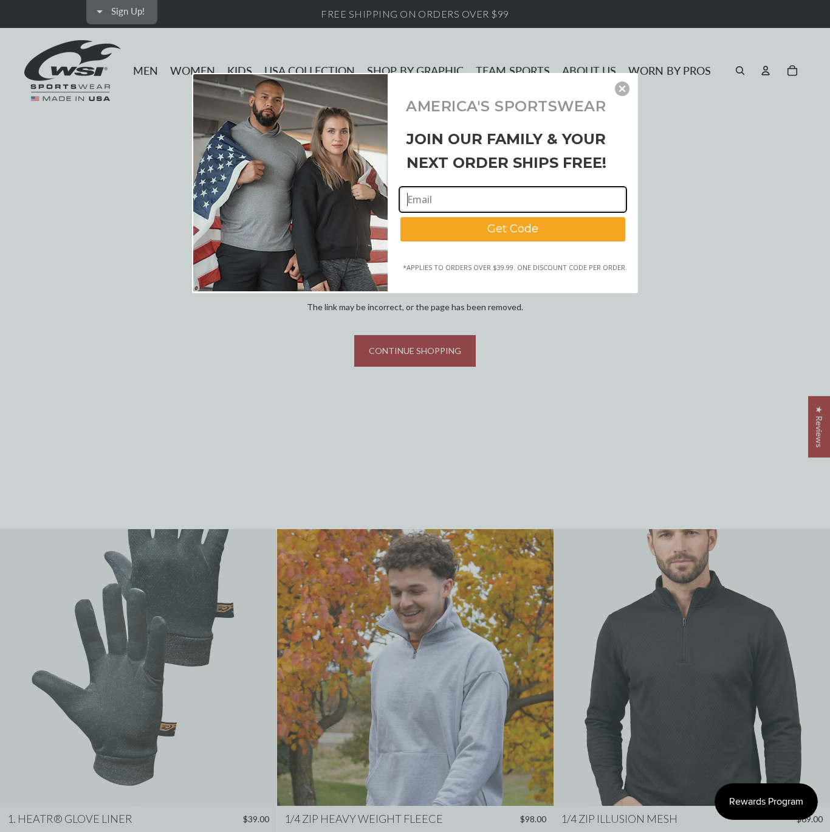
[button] (622, 88)
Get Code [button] (512, 228)
